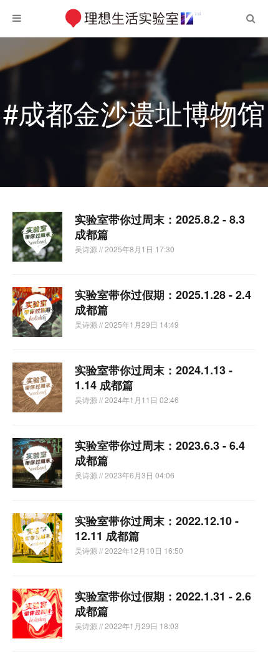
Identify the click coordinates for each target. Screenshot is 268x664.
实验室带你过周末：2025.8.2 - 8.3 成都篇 (160, 226)
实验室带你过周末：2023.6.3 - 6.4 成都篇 (160, 452)
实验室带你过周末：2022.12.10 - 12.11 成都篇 (157, 528)
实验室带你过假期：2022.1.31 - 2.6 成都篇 (163, 603)
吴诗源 (87, 249)
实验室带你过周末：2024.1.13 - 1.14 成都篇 (153, 377)
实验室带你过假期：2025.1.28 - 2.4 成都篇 (163, 302)
